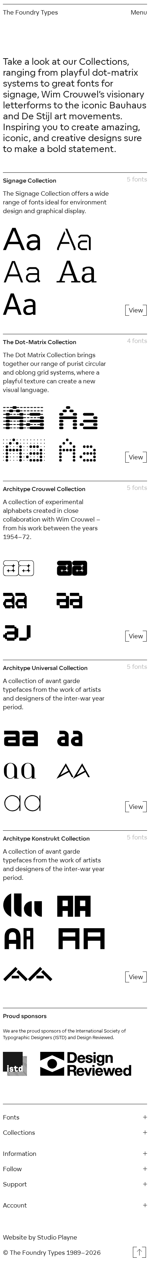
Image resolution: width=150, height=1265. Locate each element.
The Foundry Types (30, 12)
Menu (139, 12)
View (136, 310)
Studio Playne (57, 1237)
